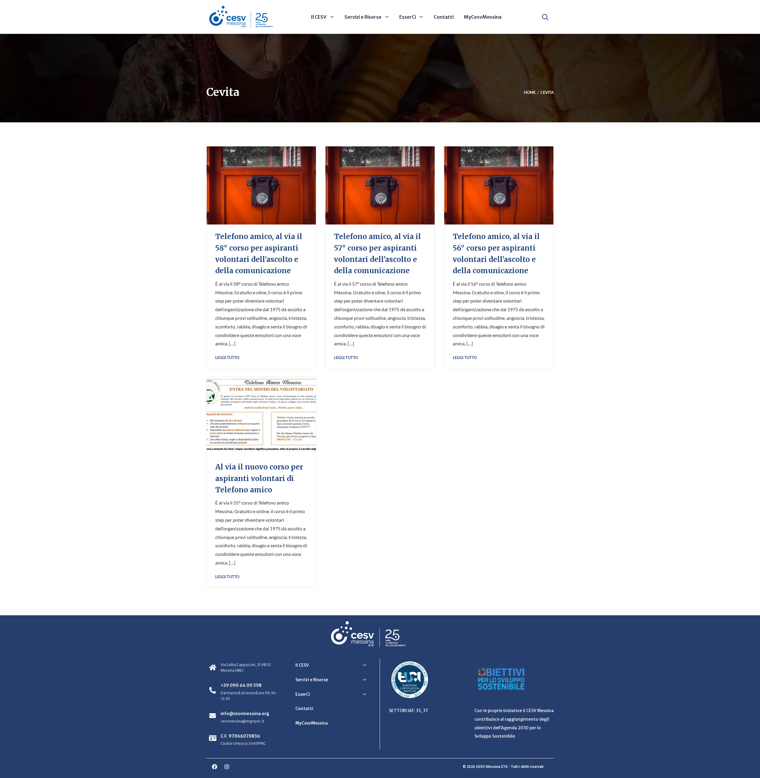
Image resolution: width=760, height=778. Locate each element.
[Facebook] (214, 766)
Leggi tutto (227, 357)
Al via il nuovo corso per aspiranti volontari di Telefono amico (259, 478)
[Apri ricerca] (545, 17)
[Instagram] (226, 766)
